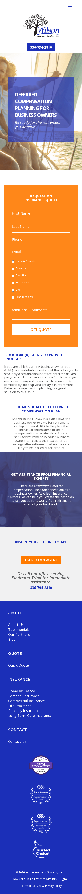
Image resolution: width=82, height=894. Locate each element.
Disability (21, 275)
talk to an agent (41, 559)
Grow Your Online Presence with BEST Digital (39, 879)
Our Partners (19, 634)
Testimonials (19, 629)
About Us (16, 624)
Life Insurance (19, 705)
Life (18, 289)
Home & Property (25, 261)
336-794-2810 (41, 47)
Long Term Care (25, 297)
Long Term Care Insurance (30, 715)
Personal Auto (23, 282)
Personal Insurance (23, 696)
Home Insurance (21, 691)
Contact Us (17, 741)
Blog (12, 639)
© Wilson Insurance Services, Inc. (39, 872)
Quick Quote (18, 665)
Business (21, 268)
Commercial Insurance (26, 701)
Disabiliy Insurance (23, 710)
